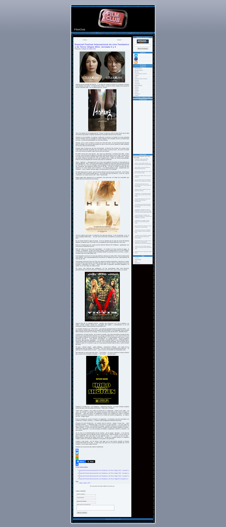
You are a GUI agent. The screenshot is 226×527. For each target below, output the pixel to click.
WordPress (137, 263)
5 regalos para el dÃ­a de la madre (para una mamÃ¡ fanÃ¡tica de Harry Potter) (143, 237)
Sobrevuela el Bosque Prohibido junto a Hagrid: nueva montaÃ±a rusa (143, 231)
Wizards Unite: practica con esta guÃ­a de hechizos (142, 190)
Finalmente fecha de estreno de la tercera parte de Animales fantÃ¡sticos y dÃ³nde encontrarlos (143, 242)
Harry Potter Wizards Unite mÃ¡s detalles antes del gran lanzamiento (142, 200)
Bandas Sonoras (139, 70)
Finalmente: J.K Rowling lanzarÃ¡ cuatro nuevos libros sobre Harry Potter (143, 195)
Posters (137, 88)
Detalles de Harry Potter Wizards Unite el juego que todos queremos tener (143, 247)
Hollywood (137, 83)
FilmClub (79, 29)
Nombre (78, 494)
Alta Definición (138, 68)
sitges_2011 (86, 483)
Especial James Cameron (141, 78)
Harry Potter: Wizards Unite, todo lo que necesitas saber (143, 172)
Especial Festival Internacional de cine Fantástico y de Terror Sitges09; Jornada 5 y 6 (103, 479)
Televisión (137, 93)
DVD (136, 77)
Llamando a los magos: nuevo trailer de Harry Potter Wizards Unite (142, 222)
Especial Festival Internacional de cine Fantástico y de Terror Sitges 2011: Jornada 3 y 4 (102, 44)
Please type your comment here (83, 504)
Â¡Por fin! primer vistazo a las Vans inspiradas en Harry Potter (143, 226)
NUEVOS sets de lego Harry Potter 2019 (143, 252)
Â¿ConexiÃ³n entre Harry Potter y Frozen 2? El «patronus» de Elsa (143, 180)
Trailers (137, 95)
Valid (138, 259)
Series (136, 92)
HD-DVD (137, 82)
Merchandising (138, 85)
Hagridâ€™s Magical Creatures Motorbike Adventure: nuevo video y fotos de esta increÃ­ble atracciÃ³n (143, 211)
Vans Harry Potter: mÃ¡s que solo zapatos (143, 176)
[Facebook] (102, 450)
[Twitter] (102, 453)
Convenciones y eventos (141, 73)
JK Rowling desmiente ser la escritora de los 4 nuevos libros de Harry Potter (143, 185)
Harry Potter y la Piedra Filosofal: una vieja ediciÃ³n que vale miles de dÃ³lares (143, 205)
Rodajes (137, 90)
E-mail (78, 497)
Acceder (137, 258)
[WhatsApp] (102, 458)
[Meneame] (102, 455)
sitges (81, 483)
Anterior (85, 39)
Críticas (137, 75)
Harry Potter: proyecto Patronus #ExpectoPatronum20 (142, 168)
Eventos (137, 80)
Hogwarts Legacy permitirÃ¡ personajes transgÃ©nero (141, 159)
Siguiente (119, 39)
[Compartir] (102, 464)
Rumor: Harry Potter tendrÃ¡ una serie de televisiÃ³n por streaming (143, 164)
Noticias (137, 87)
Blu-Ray (137, 72)
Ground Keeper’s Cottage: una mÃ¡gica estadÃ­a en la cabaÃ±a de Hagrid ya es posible (143, 216)
